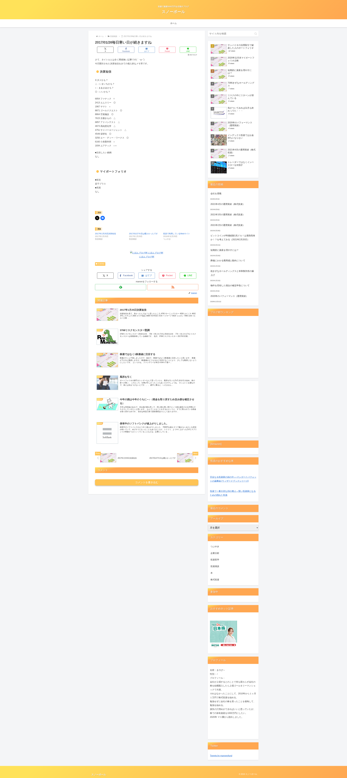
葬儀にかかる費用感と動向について (228, 260)
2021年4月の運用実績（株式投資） (228, 204)
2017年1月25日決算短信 (105, 234)
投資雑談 (101, 264)
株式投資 (215, 579)
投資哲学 (215, 560)
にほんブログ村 (146, 257)
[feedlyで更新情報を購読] (120, 287)
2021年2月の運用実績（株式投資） (228, 225)
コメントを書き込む (146, 482)
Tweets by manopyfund (221, 756)
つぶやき (215, 546)
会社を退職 (216, 193)
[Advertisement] (233, 410)
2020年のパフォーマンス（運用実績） (229, 296)
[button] (255, 33)
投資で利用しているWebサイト (176, 234)
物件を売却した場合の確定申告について (230, 285)
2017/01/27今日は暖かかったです (143, 234)
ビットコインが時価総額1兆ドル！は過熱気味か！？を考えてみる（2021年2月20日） (233, 237)
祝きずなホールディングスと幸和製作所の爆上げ (232, 273)
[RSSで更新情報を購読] (172, 287)
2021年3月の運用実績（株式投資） (228, 214)
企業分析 (215, 553)
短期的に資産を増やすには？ (225, 250)
